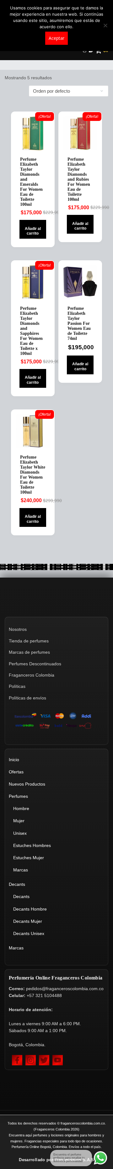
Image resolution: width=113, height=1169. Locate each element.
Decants (17, 884)
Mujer (18, 820)
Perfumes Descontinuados (35, 663)
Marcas (20, 869)
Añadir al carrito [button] (33, 231)
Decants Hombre (30, 909)
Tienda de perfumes (29, 640)
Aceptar (56, 38)
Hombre (21, 808)
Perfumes (18, 796)
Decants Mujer (27, 921)
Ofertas (16, 771)
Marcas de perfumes (29, 652)
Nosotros (18, 629)
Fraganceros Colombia (31, 675)
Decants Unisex (28, 933)
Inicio (14, 759)
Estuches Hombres (32, 845)
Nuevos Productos (27, 784)
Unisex (20, 833)
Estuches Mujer (28, 857)
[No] (105, 25)
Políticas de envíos (27, 697)
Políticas (17, 686)
